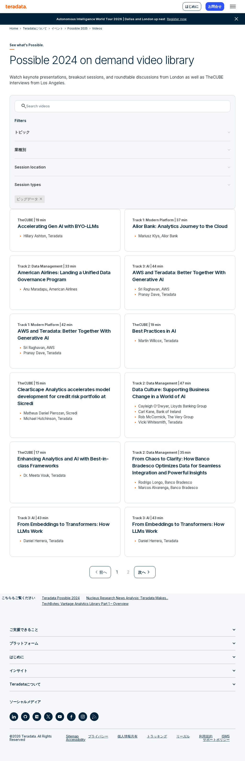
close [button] (236, 19)
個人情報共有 (127, 736)
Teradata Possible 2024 (61, 598)
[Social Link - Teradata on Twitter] (48, 716)
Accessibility (75, 740)
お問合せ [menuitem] (215, 6)
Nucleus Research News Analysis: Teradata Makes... (127, 598)
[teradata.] (16, 6)
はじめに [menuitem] (192, 6)
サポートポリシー (216, 740)
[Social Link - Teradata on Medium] (37, 716)
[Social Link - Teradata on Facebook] (71, 716)
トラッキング (157, 736)
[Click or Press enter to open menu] (232, 6)
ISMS (226, 736)
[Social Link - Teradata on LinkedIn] (14, 716)
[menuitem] (100, 572)
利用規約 (205, 736)
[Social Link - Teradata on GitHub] (25, 716)
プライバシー (98, 736)
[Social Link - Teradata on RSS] (94, 716)
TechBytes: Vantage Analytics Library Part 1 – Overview (85, 604)
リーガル (183, 736)
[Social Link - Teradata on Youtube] (60, 716)
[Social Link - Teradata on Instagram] (82, 716)
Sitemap (72, 736)
